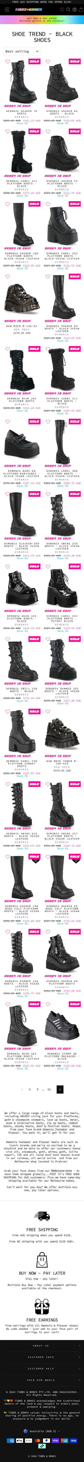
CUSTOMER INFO (41, 1357)
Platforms (71, 1116)
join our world (41, 1380)
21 (49, 1089)
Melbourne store (61, 1170)
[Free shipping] (42, 1216)
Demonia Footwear (55, 1129)
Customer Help (41, 1368)
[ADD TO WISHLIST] (8, 61)
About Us (41, 1345)
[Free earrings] (42, 1306)
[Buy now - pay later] (42, 1260)
